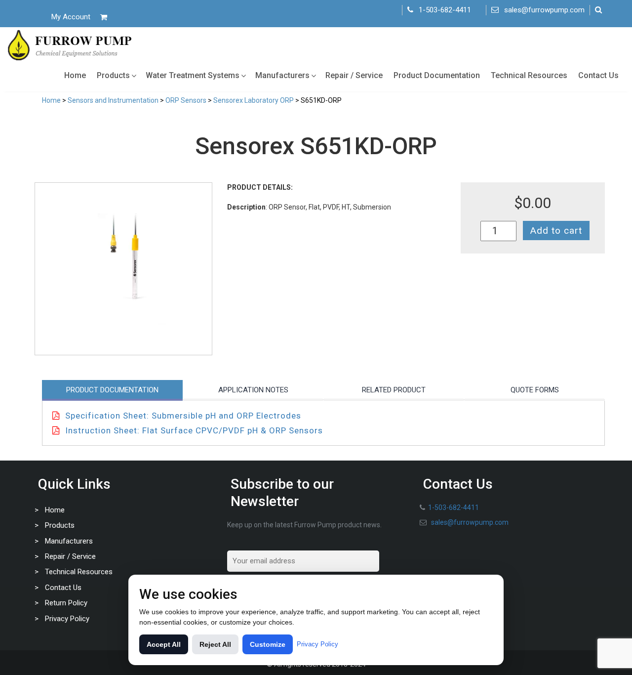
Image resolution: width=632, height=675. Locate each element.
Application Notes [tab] (253, 389)
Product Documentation (437, 75)
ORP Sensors (185, 100)
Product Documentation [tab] (112, 389)
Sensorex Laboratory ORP (253, 100)
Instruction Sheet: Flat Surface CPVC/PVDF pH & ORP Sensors (194, 430)
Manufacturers (282, 75)
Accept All (164, 644)
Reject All (215, 644)
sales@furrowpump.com (544, 9)
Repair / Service (354, 75)
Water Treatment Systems (192, 75)
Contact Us (598, 75)
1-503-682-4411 (445, 9)
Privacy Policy (67, 618)
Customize (267, 644)
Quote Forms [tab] (535, 389)
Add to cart (556, 230)
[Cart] (103, 17)
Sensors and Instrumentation (113, 100)
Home (75, 75)
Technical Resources (529, 75)
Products (113, 75)
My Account (70, 16)
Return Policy (66, 602)
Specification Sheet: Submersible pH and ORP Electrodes (183, 416)
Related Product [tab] (394, 389)
